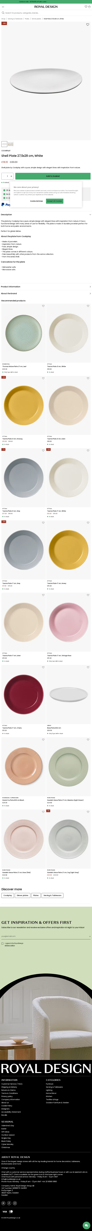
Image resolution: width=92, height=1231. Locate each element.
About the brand (9, 293)
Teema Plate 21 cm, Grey (11, 511)
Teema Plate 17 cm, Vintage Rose (59, 655)
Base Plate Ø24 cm (54, 728)
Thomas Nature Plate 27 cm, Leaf (14, 366)
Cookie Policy (6, 1106)
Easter (3, 1129)
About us (5, 1102)
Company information (10, 1099)
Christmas (5, 1147)
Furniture (49, 1084)
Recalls (4, 1115)
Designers (5, 1109)
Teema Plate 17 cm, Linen (11, 655)
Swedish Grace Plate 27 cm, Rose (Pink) (16, 872)
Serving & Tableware (54, 1087)
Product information (10, 286)
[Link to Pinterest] (3, 1203)
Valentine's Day (7, 1125)
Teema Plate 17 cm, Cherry (12, 728)
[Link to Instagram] (15, 1203)
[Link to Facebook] (9, 1203)
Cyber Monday (7, 1144)
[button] (86, 7)
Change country (8, 1168)
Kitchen (49, 1096)
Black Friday (6, 1141)
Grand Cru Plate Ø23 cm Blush (13, 800)
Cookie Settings (36, 201)
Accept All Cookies (54, 201)
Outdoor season (8, 1135)
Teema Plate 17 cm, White (56, 511)
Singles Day (6, 1138)
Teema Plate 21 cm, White (56, 366)
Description (6, 214)
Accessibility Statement (11, 1112)
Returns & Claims (8, 1090)
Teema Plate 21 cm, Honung (12, 439)
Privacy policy (7, 1096)
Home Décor (51, 1093)
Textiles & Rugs (52, 1099)
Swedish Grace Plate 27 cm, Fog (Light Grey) (63, 872)
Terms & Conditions (9, 1093)
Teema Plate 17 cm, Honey (56, 583)
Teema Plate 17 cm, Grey (11, 583)
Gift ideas (5, 1132)
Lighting (49, 1090)
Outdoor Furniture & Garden (57, 1102)
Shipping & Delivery (9, 1087)
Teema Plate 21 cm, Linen (56, 439)
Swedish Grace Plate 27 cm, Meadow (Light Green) (65, 800)
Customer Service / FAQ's (11, 1084)
